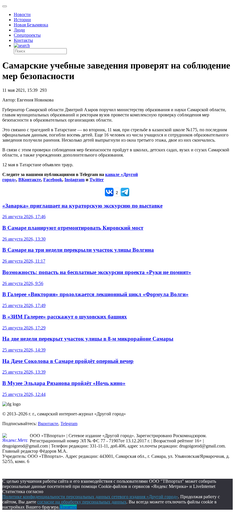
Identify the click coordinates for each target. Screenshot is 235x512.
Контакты (23, 40)
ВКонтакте (29, 179)
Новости (22, 14)
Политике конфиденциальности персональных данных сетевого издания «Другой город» (90, 496)
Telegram (68, 423)
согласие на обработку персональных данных (81, 501)
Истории (22, 19)
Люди (19, 30)
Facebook (52, 179)
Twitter (96, 179)
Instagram (74, 179)
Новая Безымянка (31, 24)
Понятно (68, 507)
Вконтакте (48, 423)
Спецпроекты (27, 35)
